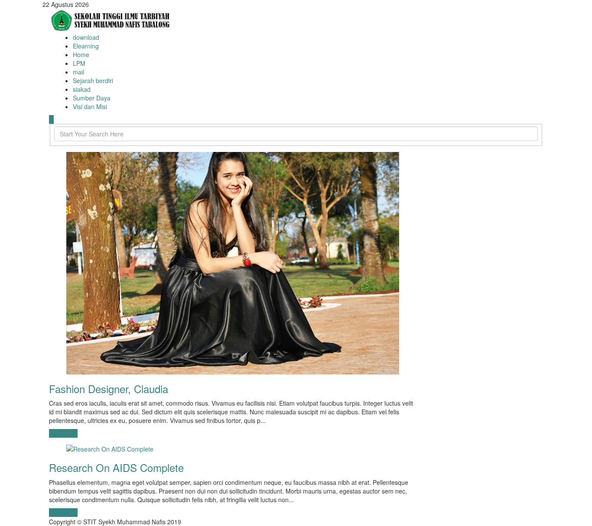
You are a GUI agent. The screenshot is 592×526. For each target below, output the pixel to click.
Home (81, 54)
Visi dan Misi (90, 106)
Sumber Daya (92, 98)
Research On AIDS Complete (116, 467)
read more (63, 433)
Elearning (86, 46)
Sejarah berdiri (93, 80)
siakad (82, 89)
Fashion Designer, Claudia (108, 388)
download (86, 37)
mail (78, 72)
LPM (79, 63)
